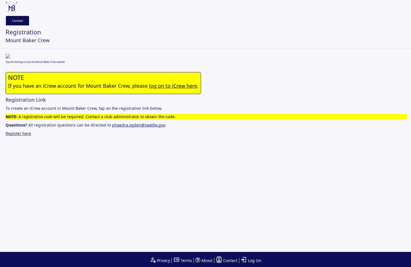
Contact (17, 20)
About (206, 260)
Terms (185, 260)
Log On (254, 260)
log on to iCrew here (173, 85)
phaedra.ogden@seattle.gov (138, 125)
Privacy (163, 260)
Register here (18, 133)
